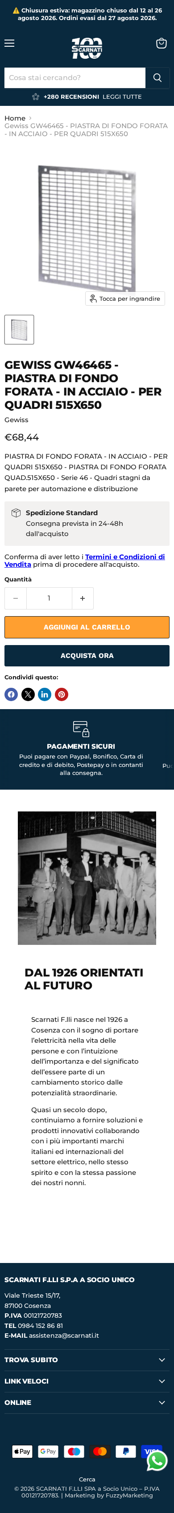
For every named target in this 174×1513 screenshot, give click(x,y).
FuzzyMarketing (129, 1495)
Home (14, 118)
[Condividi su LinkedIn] (44, 694)
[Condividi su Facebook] (11, 694)
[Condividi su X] (28, 694)
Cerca (87, 1479)
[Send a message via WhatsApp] (157, 1460)
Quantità (18, 579)
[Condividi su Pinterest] (61, 694)
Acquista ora (87, 655)
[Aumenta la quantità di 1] (83, 598)
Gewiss (16, 420)
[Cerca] (157, 78)
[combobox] (74, 78)
